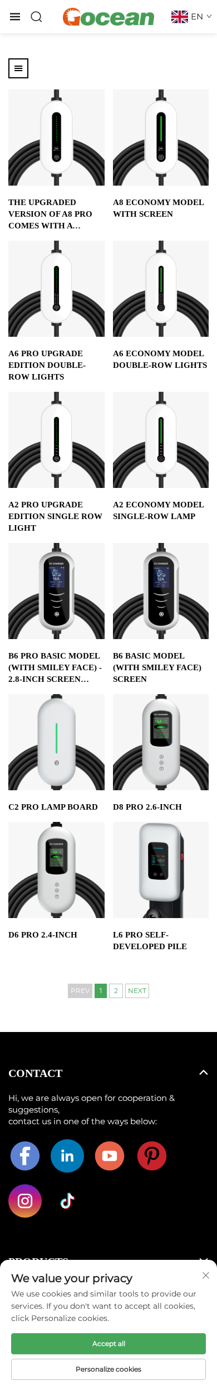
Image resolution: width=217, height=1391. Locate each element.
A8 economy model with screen (158, 208)
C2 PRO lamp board (53, 806)
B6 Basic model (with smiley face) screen (157, 667)
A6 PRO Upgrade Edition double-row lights (47, 365)
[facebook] (25, 1156)
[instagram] (25, 1201)
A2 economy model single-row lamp (158, 510)
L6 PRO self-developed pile (150, 940)
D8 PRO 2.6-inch (147, 806)
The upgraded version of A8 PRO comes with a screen (50, 215)
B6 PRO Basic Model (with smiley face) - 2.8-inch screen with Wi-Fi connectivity (55, 668)
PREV (80, 990)
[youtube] (109, 1156)
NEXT (137, 990)
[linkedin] (67, 1156)
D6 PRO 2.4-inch (42, 934)
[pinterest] (152, 1156)
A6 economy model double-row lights (160, 359)
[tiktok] (67, 1201)
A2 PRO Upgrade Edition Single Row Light (55, 516)
